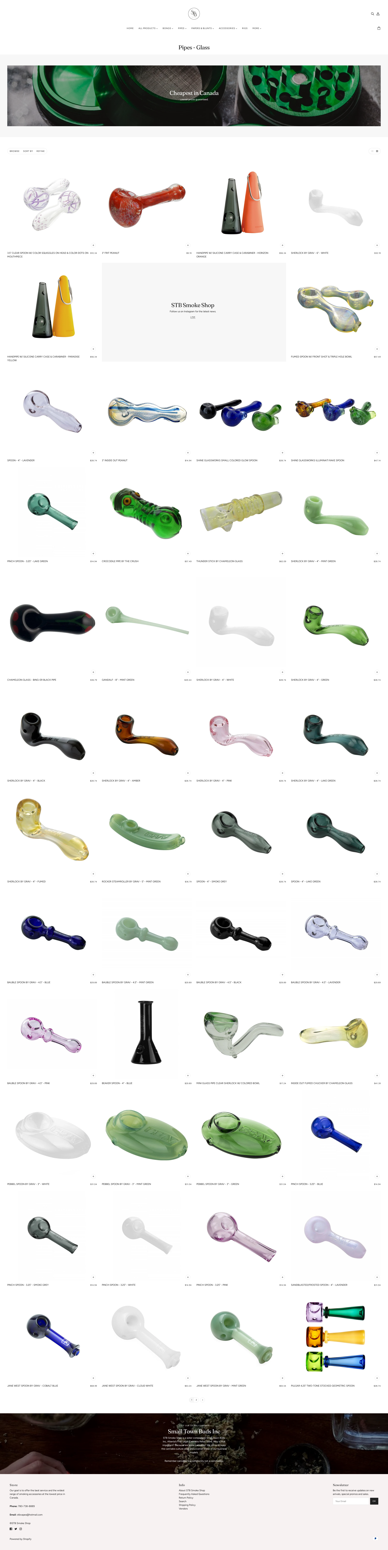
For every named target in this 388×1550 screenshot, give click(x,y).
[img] (372, 14)
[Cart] (379, 28)
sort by (28, 151)
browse (15, 151)
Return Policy (186, 1497)
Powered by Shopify (20, 1539)
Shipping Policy (187, 1505)
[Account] (378, 14)
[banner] (194, 13)
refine (41, 151)
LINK (192, 317)
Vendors (183, 1508)
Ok (374, 1501)
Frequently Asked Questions (194, 1494)
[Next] (202, 1400)
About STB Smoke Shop (192, 1490)
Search (182, 1501)
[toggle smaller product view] (378, 151)
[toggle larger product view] (372, 151)
